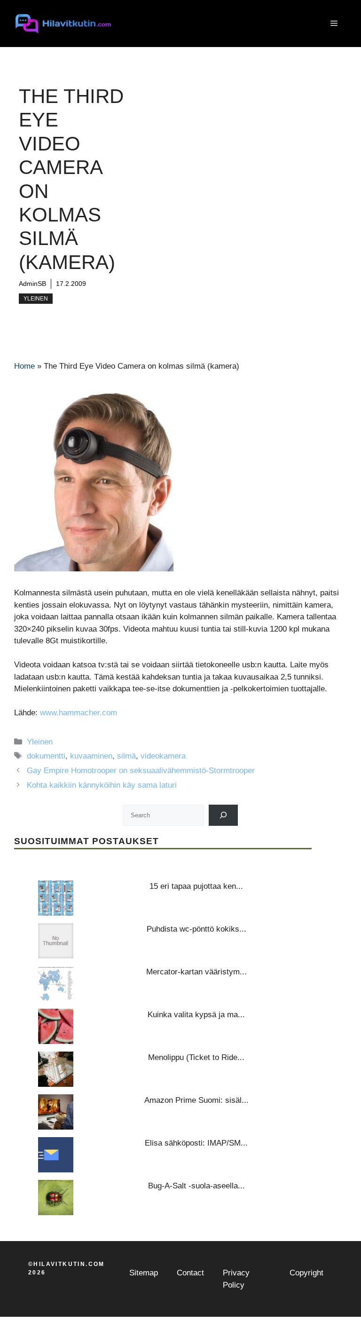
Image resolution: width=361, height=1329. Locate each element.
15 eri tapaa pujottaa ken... (196, 886)
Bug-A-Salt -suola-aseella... (196, 1185)
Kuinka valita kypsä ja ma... (196, 1014)
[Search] (223, 815)
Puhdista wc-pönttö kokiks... (196, 929)
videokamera (163, 756)
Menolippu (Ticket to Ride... (196, 1057)
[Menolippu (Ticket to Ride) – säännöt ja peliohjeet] (55, 1069)
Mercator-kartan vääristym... (196, 971)
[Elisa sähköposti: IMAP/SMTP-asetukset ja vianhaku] (55, 1154)
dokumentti (46, 756)
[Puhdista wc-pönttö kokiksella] (55, 940)
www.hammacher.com (78, 712)
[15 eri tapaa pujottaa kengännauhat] (55, 898)
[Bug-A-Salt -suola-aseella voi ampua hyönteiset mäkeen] (55, 1197)
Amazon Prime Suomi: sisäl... (196, 1100)
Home (24, 366)
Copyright (306, 1272)
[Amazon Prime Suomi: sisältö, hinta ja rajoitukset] (55, 1112)
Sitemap (143, 1272)
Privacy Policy (236, 1278)
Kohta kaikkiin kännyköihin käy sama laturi (102, 785)
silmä (126, 756)
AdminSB (32, 283)
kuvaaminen (91, 756)
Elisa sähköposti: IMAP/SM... (196, 1143)
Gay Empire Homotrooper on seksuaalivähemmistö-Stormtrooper (141, 770)
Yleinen (36, 298)
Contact (190, 1272)
